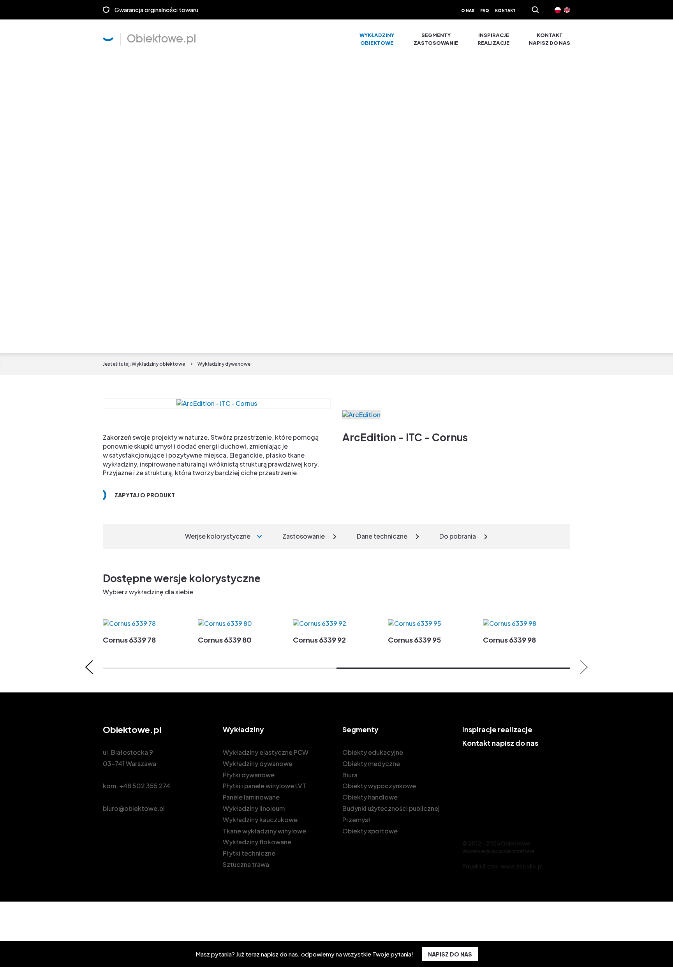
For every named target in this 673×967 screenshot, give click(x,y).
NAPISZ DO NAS (450, 954)
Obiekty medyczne (371, 763)
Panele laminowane (251, 797)
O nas (467, 10)
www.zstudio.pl (522, 866)
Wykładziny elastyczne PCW (265, 752)
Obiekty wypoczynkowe (379, 786)
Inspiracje (493, 39)
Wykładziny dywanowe (257, 763)
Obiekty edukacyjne (372, 752)
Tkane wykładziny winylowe (264, 831)
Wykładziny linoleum (254, 808)
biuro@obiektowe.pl (134, 808)
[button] (219, 668)
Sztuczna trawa (246, 864)
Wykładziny (376, 39)
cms (492, 866)
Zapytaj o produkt (145, 494)
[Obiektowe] (149, 39)
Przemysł (356, 820)
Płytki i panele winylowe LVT (264, 786)
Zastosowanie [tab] (303, 536)
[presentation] (89, 667)
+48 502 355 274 (144, 786)
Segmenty (436, 39)
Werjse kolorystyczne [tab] (217, 536)
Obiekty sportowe (370, 831)
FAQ (484, 10)
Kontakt (505, 10)
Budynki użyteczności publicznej (391, 808)
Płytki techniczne (249, 853)
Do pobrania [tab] (457, 536)
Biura (350, 775)
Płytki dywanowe (249, 775)
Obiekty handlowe (370, 797)
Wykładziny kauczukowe (260, 820)
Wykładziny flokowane (257, 842)
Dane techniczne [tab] (382, 536)
